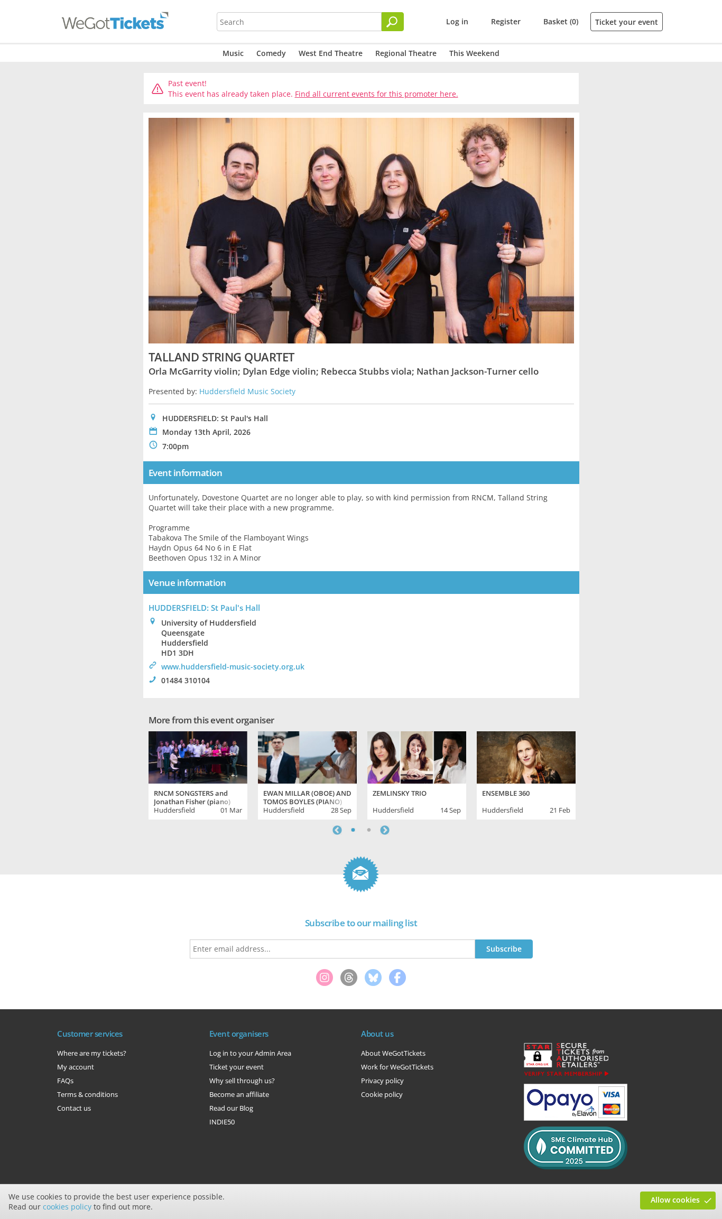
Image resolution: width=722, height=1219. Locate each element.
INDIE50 (222, 1122)
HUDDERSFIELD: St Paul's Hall (204, 607)
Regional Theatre (406, 53)
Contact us (74, 1108)
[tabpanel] (198, 774)
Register (506, 21)
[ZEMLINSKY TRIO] (416, 756)
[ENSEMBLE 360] (526, 756)
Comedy (271, 53)
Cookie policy (382, 1094)
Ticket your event (626, 22)
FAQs (65, 1080)
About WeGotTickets (393, 1053)
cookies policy (67, 1207)
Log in (457, 21)
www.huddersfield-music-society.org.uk (232, 667)
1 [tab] (353, 830)
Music (233, 53)
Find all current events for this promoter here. (376, 94)
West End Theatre (331, 53)
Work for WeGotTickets (397, 1067)
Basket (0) (560, 21)
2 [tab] (369, 830)
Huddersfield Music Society (247, 391)
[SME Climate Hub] (575, 1166)
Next (384, 830)
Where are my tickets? (91, 1053)
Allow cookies (675, 1200)
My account (75, 1067)
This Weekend (474, 53)
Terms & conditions (87, 1094)
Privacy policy (382, 1080)
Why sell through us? (242, 1080)
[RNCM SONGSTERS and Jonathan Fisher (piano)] (198, 756)
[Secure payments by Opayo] (575, 1118)
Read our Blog (231, 1108)
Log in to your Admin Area (250, 1053)
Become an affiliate (239, 1094)
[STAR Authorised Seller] (566, 1075)
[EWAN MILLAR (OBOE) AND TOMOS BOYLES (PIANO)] (307, 756)
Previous (337, 830)
